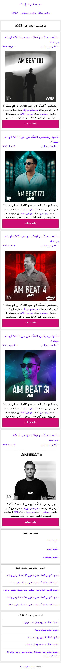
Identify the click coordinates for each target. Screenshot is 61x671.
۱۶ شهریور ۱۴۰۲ (10, 345)
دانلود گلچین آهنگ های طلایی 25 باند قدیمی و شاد (33, 575)
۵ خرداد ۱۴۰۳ (8, 146)
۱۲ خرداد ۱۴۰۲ (9, 444)
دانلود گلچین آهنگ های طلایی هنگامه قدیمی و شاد (32, 597)
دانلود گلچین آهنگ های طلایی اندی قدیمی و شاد (34, 604)
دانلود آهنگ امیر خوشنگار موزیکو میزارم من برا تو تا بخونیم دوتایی (33, 653)
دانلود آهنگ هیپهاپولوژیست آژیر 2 (41, 622)
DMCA (14, 13)
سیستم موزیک (31, 4)
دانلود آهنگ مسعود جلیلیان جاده (42, 644)
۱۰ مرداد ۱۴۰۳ (9, 46)
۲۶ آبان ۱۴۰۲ (8, 245)
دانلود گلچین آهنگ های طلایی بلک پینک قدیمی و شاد (31, 590)
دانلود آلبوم (53, 549)
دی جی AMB (26, 114)
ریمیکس (44, 114)
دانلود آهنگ (44, 13)
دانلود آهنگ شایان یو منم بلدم (43, 637)
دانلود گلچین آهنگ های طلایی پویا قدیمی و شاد (34, 582)
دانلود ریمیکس (28, 13)
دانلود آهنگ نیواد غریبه (47, 630)
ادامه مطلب (30, 123)
